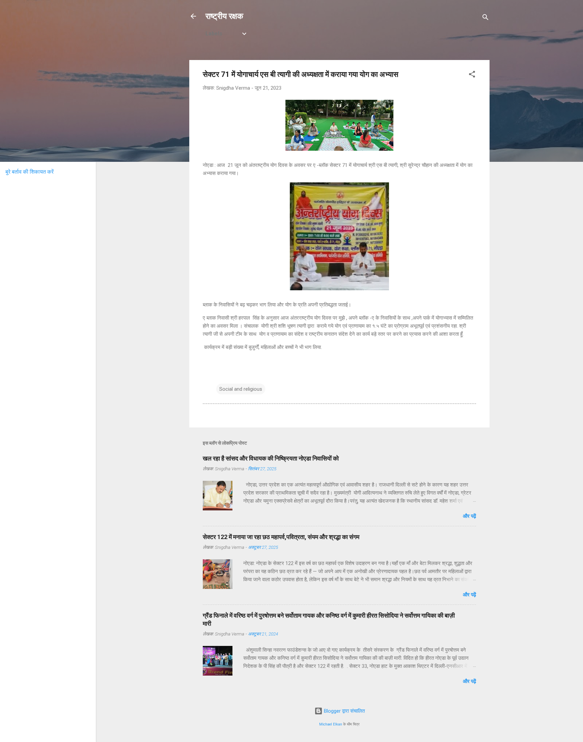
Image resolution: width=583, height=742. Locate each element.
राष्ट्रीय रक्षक (224, 16)
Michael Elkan (330, 724)
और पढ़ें (469, 516)
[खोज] (485, 18)
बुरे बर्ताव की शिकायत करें (29, 172)
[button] (472, 75)
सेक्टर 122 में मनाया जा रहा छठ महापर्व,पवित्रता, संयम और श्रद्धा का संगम (281, 536)
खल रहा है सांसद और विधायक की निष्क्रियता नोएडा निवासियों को (271, 458)
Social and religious (240, 389)
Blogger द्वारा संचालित (344, 711)
